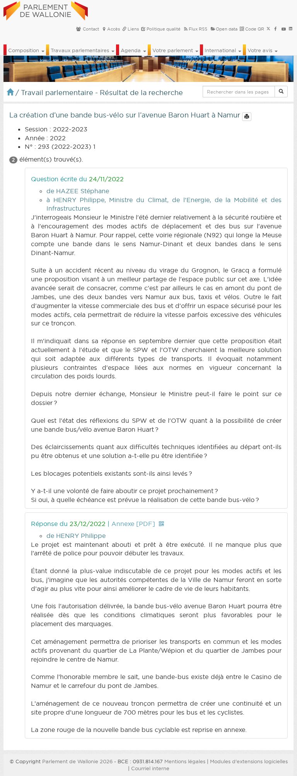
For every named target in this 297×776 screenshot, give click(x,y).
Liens (132, 29)
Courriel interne (150, 768)
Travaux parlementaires (81, 50)
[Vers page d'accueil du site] (45, 9)
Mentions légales (184, 761)
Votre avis (261, 50)
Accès (113, 29)
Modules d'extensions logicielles (249, 761)
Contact (90, 29)
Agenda (131, 50)
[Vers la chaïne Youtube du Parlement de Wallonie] (284, 29)
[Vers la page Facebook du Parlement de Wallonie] (275, 29)
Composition (24, 50)
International (221, 50)
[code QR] (161, 524)
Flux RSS (198, 29)
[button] (281, 91)
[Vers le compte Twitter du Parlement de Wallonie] (268, 29)
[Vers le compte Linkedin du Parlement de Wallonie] (291, 29)
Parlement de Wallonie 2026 (77, 761)
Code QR (254, 29)
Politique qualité (163, 29)
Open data (226, 29)
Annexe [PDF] (133, 524)
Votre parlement (173, 50)
